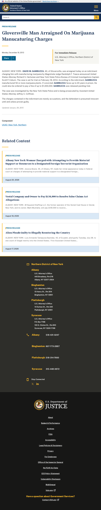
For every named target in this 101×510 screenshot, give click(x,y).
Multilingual (50, 485)
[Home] (16, 11)
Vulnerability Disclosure (50, 479)
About (50, 417)
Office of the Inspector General (50, 462)
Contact (49, 500)
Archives (50, 429)
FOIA (50, 434)
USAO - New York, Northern (14, 125)
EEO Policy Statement (51, 474)
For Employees (51, 457)
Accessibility (50, 440)
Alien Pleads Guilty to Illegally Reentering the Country (37, 232)
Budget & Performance (50, 423)
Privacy (50, 451)
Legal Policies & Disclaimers (50, 446)
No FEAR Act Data (50, 468)
